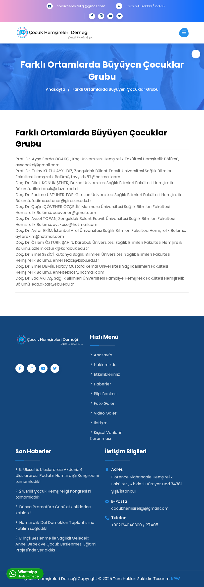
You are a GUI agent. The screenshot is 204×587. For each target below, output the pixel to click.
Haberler (102, 384)
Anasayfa (55, 89)
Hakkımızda (105, 365)
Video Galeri (105, 413)
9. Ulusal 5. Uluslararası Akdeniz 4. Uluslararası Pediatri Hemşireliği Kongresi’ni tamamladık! (57, 475)
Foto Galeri (104, 403)
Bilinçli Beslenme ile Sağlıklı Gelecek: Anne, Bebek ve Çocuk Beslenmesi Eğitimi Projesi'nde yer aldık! (55, 544)
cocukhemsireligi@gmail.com (81, 6)
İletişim (100, 423)
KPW (175, 579)
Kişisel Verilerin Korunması (106, 435)
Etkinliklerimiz (107, 374)
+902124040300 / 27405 (145, 6)
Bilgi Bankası (105, 394)
